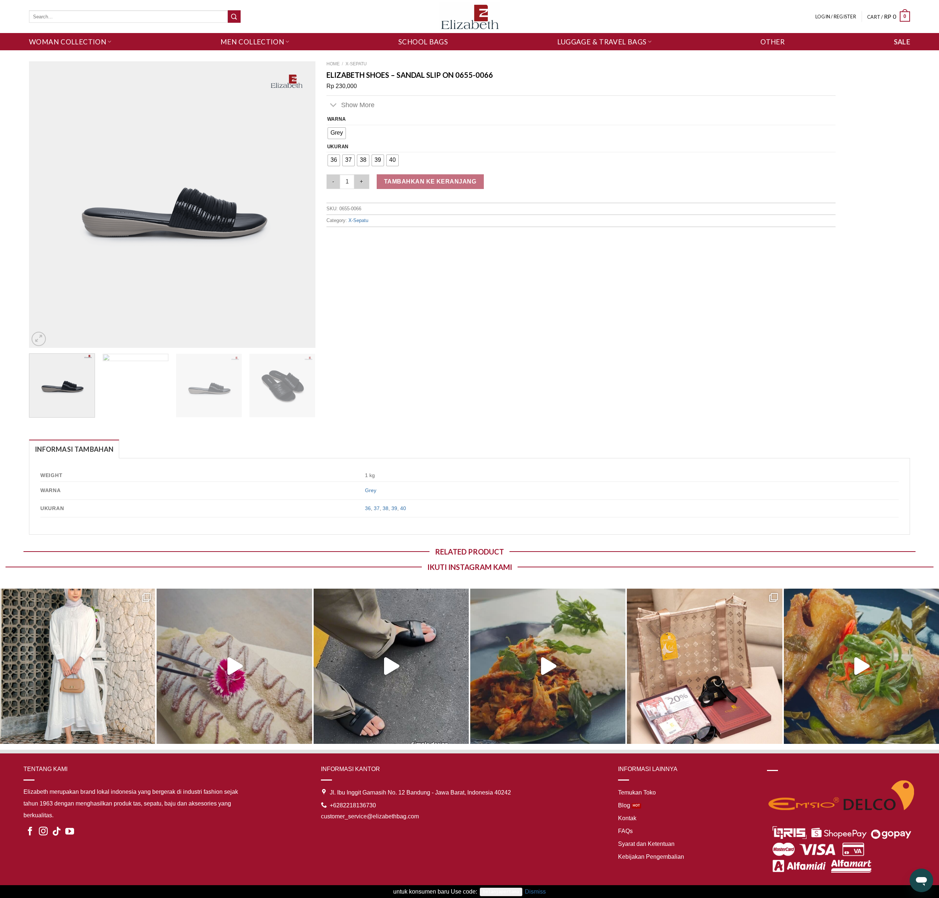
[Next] (300, 204)
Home (333, 63)
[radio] (337, 133)
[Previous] (44, 204)
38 (385, 508)
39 (394, 508)
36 (368, 508)
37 (377, 508)
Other (772, 41)
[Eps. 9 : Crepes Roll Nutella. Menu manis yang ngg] (234, 666)
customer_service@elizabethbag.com (370, 816)
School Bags (423, 41)
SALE (902, 41)
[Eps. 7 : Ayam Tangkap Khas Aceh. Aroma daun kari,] (861, 666)
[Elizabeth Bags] (469, 16)
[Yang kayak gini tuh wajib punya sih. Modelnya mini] (391, 666)
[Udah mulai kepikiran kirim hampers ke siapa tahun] (704, 666)
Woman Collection (67, 41)
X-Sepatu (356, 63)
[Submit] (234, 16)
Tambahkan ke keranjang (430, 181)
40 (403, 508)
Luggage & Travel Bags (602, 41)
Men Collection (252, 41)
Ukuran (337, 146)
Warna (336, 119)
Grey (370, 490)
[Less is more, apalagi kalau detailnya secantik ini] (77, 666)
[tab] (74, 449)
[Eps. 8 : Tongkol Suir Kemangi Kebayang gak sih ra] (547, 666)
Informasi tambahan (74, 449)
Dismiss (535, 891)
